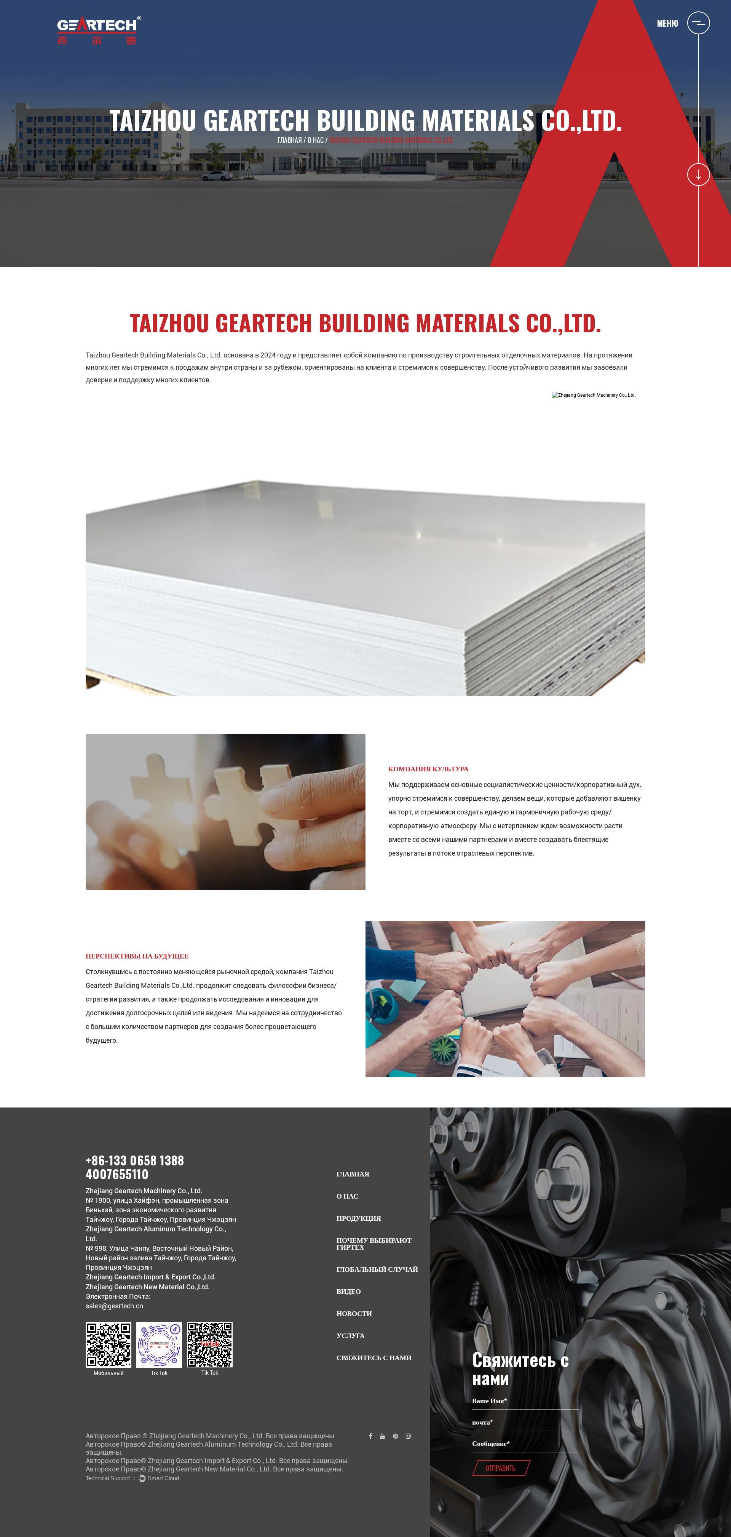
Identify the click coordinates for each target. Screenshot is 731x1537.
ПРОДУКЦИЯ (359, 1218)
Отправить (500, 1468)
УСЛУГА (351, 1336)
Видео (349, 1291)
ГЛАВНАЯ (290, 140)
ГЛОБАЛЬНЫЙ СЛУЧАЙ (377, 1269)
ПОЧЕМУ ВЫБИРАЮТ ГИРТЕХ (374, 1243)
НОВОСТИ (354, 1313)
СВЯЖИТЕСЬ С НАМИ (374, 1358)
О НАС (316, 140)
